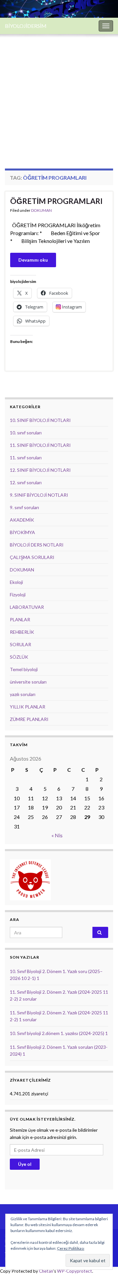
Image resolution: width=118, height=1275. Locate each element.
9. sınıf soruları (24, 507)
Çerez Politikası (70, 1248)
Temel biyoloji (24, 669)
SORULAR (20, 644)
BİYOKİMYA (22, 532)
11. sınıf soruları (26, 457)
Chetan (46, 1271)
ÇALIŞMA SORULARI (32, 557)
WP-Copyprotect (74, 1271)
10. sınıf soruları (26, 432)
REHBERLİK (22, 632)
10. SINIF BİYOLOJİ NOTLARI (40, 420)
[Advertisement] (59, 96)
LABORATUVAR (27, 607)
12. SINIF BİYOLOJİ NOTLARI (40, 470)
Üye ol (24, 1164)
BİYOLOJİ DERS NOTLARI (37, 545)
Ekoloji (16, 582)
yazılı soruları (22, 694)
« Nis (57, 835)
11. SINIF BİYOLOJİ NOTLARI (40, 445)
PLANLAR (20, 619)
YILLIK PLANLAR (27, 706)
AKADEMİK (22, 520)
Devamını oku (33, 260)
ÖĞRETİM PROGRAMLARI (56, 201)
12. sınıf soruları (26, 482)
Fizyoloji (18, 594)
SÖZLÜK (19, 657)
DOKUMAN (41, 210)
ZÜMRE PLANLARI (29, 719)
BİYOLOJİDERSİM (26, 26)
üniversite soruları (28, 682)
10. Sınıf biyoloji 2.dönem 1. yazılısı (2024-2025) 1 (59, 1033)
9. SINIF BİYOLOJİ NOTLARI (39, 495)
